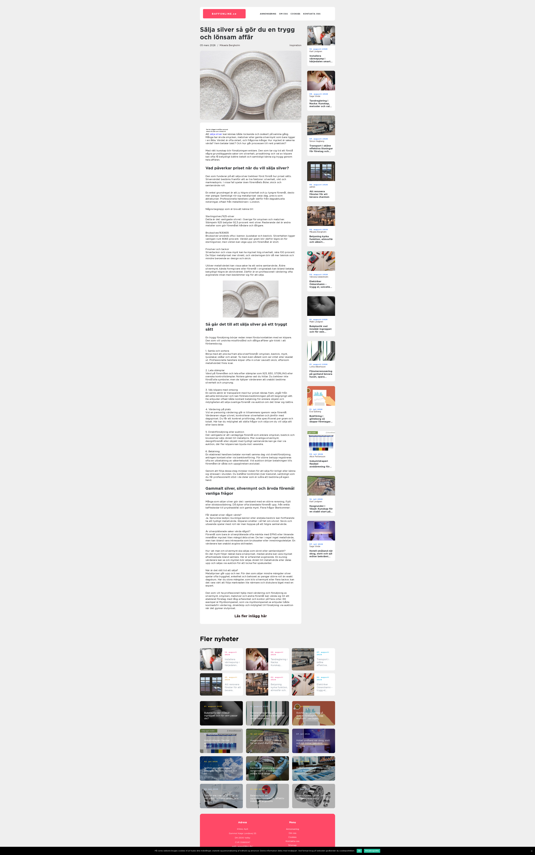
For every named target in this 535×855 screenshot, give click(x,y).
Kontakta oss (311, 14)
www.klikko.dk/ (245, 846)
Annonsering (268, 14)
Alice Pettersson (317, 457)
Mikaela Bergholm (230, 45)
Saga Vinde (314, 96)
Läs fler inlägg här (250, 616)
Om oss (283, 14)
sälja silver (216, 134)
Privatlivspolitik (372, 851)
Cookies (295, 14)
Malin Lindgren (316, 322)
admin (312, 187)
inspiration (295, 45)
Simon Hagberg (316, 141)
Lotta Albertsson (317, 367)
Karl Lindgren (315, 51)
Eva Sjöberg (315, 412)
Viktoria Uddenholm (318, 277)
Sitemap (292, 845)
